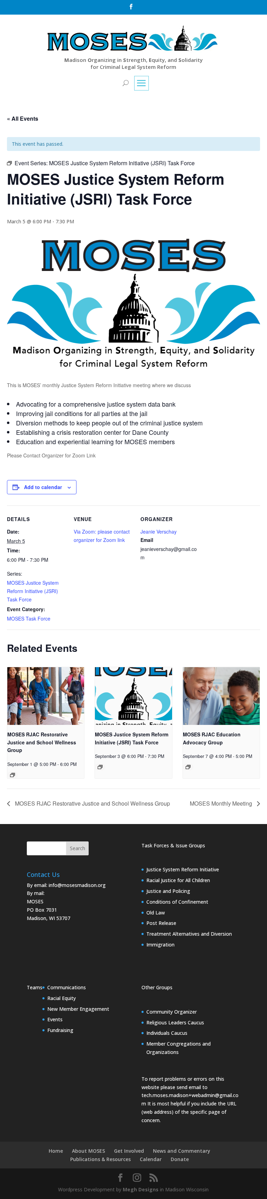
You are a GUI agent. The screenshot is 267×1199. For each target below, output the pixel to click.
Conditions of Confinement (177, 901)
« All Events (22, 118)
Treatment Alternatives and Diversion (189, 933)
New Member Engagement (78, 1009)
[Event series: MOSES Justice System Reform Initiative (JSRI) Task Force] (100, 767)
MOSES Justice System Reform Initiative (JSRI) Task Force (33, 591)
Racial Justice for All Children (178, 880)
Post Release (161, 923)
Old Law (155, 912)
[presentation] (45, 696)
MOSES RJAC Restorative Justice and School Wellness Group (41, 742)
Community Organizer (171, 1011)
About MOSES (88, 1151)
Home (56, 1151)
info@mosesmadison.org (77, 885)
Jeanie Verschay (158, 531)
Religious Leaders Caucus (175, 1022)
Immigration (160, 944)
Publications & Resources (100, 1159)
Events (55, 1019)
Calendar (151, 1159)
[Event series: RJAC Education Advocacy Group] (188, 767)
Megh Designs (141, 1189)
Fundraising (60, 1030)
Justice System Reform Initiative (182, 869)
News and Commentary (181, 1151)
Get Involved (129, 1151)
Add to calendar (43, 486)
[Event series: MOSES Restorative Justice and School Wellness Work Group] (12, 775)
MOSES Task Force (28, 618)
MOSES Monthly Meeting (221, 803)
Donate (180, 1159)
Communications (66, 987)
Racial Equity (61, 998)
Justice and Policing (168, 891)
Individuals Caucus (166, 1033)
